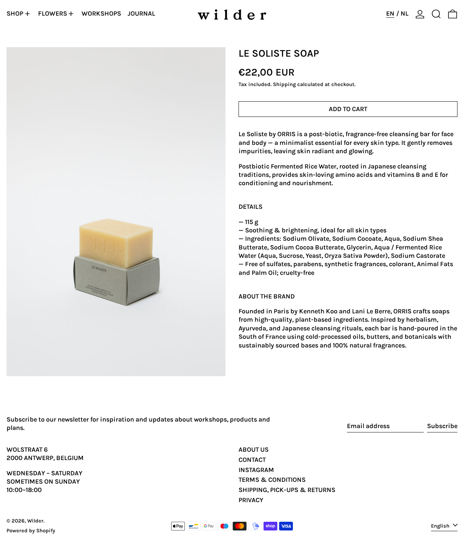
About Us (254, 449)
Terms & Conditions (272, 480)
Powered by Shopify (31, 531)
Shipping (284, 85)
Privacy (251, 500)
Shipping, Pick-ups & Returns (287, 490)
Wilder (35, 521)
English (441, 525)
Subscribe (442, 426)
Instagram (256, 470)
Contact (252, 460)
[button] (436, 14)
